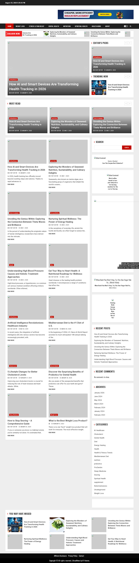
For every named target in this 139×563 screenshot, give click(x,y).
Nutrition (66, 26)
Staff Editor (15, 93)
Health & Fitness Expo (25, 13)
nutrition (12, 118)
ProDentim (98, 467)
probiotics (98, 464)
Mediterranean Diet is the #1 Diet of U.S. (68, 308)
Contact (81, 556)
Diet (52, 265)
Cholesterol (13, 366)
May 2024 (98, 400)
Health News (96, 26)
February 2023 (99, 415)
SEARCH (127, 147)
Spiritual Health (81, 26)
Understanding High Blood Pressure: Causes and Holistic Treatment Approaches (27, 256)
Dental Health (54, 26)
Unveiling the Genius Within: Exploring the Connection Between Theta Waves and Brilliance (68, 124)
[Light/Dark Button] (126, 26)
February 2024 (99, 408)
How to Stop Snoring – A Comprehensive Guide (27, 405)
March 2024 (98, 404)
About (107, 26)
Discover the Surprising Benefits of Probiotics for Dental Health (68, 357)
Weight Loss (20, 26)
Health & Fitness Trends (103, 453)
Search (99, 141)
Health (11, 265)
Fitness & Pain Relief (36, 26)
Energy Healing (98, 121)
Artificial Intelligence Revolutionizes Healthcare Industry (27, 308)
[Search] (130, 26)
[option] (49, 68)
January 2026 (99, 393)
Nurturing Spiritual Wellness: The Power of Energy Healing (68, 204)
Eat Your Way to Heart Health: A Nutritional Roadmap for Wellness (68, 256)
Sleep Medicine (14, 415)
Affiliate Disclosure (60, 556)
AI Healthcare (13, 79)
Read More (11, 184)
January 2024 (99, 411)
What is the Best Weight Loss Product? (68, 405)
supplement (98, 482)
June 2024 (98, 397)
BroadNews (76, 560)
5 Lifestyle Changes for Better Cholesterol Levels (27, 357)
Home (9, 26)
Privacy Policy (72, 556)
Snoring (97, 475)
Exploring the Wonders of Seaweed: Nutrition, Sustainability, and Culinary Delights (27, 124)
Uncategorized (99, 490)
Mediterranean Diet (101, 456)
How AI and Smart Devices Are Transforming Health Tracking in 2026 (48, 68)
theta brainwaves (56, 118)
